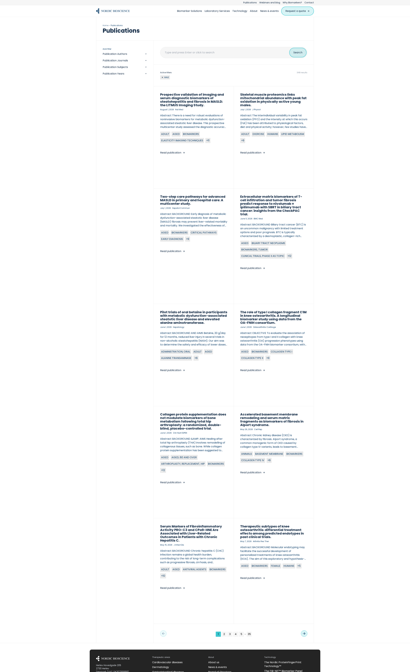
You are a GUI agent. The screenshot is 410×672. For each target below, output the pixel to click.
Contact (309, 2)
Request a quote (295, 11)
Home (105, 25)
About (254, 11)
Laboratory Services (217, 11)
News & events (269, 11)
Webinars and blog (269, 2)
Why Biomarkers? (292, 2)
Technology (239, 11)
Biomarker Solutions (189, 11)
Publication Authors (115, 54)
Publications (250, 2)
